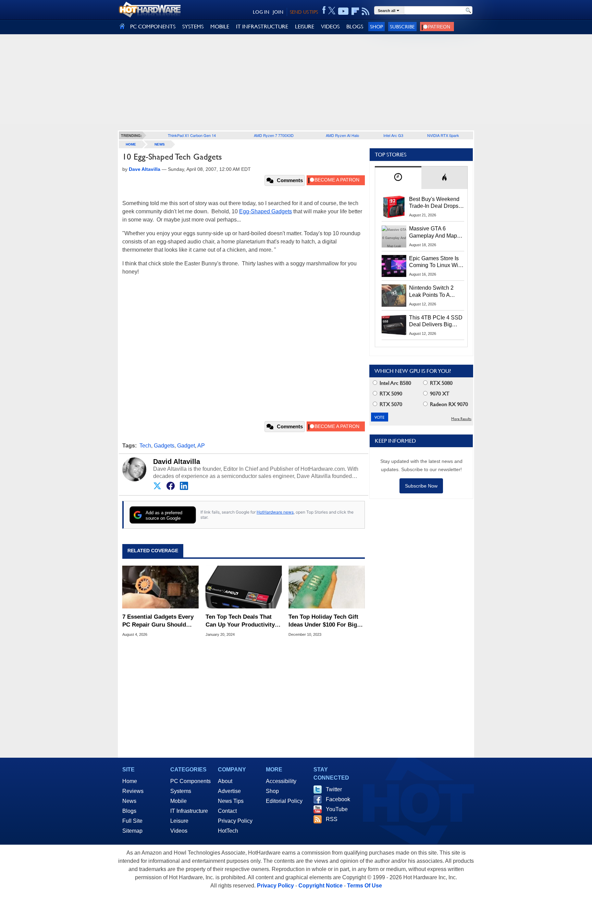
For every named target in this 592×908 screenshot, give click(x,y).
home (131, 144)
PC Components (190, 781)
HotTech (228, 831)
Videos (178, 831)
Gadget (186, 446)
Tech (145, 446)
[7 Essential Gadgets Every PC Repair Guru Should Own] (160, 587)
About (225, 781)
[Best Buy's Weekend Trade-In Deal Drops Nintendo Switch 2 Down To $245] (394, 207)
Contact (227, 811)
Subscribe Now (421, 486)
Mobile (178, 801)
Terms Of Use (364, 885)
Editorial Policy (284, 801)
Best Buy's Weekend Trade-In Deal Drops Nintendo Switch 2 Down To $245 (434, 203)
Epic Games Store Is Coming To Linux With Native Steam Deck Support (436, 262)
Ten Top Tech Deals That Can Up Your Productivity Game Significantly (240, 621)
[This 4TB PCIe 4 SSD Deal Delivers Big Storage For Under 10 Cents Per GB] (394, 325)
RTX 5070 (390, 404)
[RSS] (366, 11)
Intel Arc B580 (394, 383)
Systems (180, 791)
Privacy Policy (235, 821)
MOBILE (219, 26)
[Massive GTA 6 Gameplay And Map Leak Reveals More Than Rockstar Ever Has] (394, 236)
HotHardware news (275, 512)
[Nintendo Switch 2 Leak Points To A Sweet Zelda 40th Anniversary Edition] (394, 295)
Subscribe (402, 26)
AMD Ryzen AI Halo (342, 135)
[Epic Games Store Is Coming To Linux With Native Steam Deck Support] (394, 266)
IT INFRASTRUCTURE (262, 26)
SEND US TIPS (304, 12)
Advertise (229, 791)
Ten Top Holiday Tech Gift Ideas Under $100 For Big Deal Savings (323, 621)
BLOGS (354, 26)
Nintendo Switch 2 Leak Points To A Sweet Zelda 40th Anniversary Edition (433, 292)
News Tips (231, 801)
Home (129, 781)
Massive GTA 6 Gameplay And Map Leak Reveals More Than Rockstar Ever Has (433, 232)
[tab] (398, 177)
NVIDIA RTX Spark (443, 135)
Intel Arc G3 (393, 135)
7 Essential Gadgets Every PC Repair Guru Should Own (158, 621)
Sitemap (132, 831)
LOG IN (261, 12)
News (160, 144)
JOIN (278, 12)
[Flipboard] (355, 11)
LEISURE (304, 26)
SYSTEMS (193, 26)
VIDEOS (330, 26)
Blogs (129, 811)
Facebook (338, 799)
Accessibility (281, 781)
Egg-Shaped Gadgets (265, 211)
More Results (461, 419)
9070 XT (439, 393)
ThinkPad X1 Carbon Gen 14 (192, 135)
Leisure (179, 821)
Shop (376, 26)
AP (201, 446)
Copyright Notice (320, 885)
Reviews (133, 791)
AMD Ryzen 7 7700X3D (274, 135)
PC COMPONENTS (152, 26)
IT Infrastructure (189, 811)
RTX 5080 (441, 383)
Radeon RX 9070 (448, 404)
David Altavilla (176, 461)
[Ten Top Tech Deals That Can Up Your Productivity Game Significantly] (244, 587)
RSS (331, 819)
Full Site (132, 821)
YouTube (337, 809)
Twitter (334, 789)
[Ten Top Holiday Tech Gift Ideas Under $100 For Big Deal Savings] (326, 587)
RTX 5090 (390, 393)
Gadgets (164, 446)
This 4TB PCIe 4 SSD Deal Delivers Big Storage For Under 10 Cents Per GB (436, 321)
